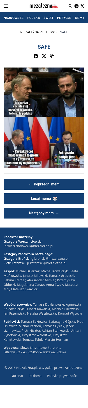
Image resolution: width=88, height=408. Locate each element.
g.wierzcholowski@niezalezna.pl (29, 246)
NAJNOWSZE (14, 18)
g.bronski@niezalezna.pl (50, 258)
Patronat (16, 376)
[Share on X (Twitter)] (44, 56)
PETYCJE (64, 18)
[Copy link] (52, 56)
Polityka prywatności (62, 376)
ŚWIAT (48, 18)
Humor (52, 32)
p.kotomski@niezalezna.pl (46, 263)
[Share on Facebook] (36, 56)
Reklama (35, 376)
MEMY (80, 18)
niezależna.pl (32, 32)
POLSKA (33, 18)
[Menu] (6, 6)
